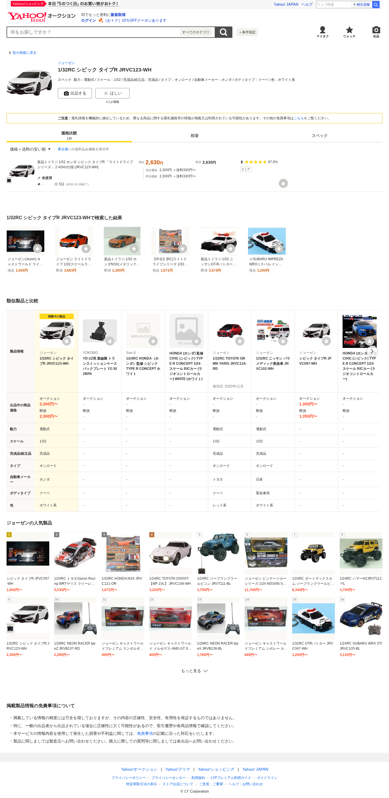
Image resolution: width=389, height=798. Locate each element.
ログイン (88, 20)
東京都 (63, 149)
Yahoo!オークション (139, 769)
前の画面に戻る (24, 53)
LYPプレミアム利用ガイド (231, 778)
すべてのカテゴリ (196, 32)
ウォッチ (349, 36)
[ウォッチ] (283, 183)
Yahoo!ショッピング (216, 769)
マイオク (322, 36)
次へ (372, 351)
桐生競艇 (363, 5)
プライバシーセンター (168, 778)
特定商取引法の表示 (141, 784)
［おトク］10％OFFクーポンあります (135, 20)
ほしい (116, 93)
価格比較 (69, 136)
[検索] (376, 4)
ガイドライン (267, 778)
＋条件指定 (247, 32)
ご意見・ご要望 (211, 784)
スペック (320, 135)
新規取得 (118, 15)
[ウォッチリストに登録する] (66, 341)
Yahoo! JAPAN (286, 4)
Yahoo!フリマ (177, 769)
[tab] (69, 135)
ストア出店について (178, 784)
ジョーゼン (66, 63)
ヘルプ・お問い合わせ (246, 784)
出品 (376, 36)
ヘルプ (307, 4)
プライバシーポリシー (129, 778)
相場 (194, 135)
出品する (78, 93)
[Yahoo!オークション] (42, 14)
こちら (299, 118)
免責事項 (145, 733)
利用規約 (198, 778)
